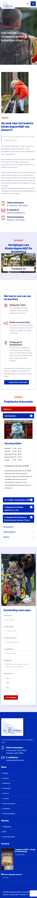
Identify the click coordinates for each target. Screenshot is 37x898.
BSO (7, 678)
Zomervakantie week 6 (12, 874)
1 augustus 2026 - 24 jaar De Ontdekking (25, 850)
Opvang (5, 773)
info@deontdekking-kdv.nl (16, 213)
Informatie (6, 788)
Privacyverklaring (9, 813)
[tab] (18, 409)
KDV (7, 683)
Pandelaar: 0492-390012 (16, 220)
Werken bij (6, 783)
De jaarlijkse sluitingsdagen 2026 (17, 500)
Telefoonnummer (10, 638)
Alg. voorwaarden (9, 803)
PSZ (7, 687)
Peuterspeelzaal (9, 837)
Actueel (6, 778)
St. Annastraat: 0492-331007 (17, 205)
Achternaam (9, 626)
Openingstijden (10, 416)
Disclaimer (6, 808)
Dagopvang (7, 826)
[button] (16, 55)
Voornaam (8, 615)
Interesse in (8, 673)
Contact (6, 798)
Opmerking (8, 660)
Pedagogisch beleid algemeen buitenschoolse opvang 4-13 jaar (17, 518)
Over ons (6, 793)
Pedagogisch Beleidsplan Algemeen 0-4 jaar (14, 508)
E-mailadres (9, 649)
